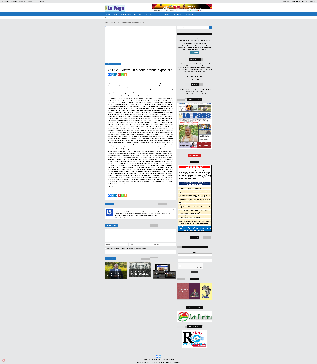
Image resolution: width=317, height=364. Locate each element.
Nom (195, 258)
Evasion (36, 1)
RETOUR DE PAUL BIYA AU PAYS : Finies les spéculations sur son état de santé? (132, 18)
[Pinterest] (119, 74)
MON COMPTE (286, 1)
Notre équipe (14, 1)
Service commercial (296, 1)
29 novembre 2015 (113, 64)
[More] (125, 74)
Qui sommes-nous (6, 1)
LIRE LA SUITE (195, 52)
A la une (112, 22)
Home (106, 22)
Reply (173, 209)
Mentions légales (22, 1)
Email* (194, 252)
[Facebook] (109, 74)
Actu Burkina (30, 1)
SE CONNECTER (311, 1)
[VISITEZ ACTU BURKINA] (194, 316)
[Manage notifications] (3, 360)
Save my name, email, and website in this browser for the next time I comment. (126, 248)
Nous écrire (304, 1)
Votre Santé (42, 1)
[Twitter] (112, 74)
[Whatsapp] (122, 74)
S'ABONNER (195, 155)
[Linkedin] (115, 74)
